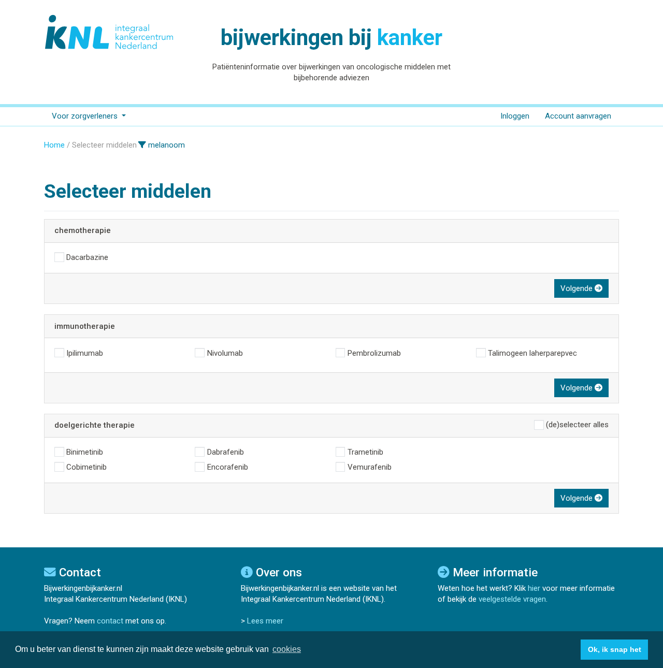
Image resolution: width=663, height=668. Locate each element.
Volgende (577, 288)
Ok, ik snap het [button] (614, 649)
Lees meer (265, 621)
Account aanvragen (578, 116)
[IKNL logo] (110, 32)
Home (54, 145)
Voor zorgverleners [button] (86, 116)
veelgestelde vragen (512, 599)
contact (110, 621)
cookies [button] (286, 649)
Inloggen (514, 116)
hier (534, 588)
